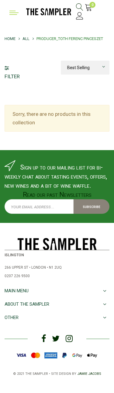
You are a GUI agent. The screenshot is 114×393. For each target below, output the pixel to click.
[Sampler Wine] (48, 11)
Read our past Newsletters (57, 194)
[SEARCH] (79, 7)
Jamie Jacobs (89, 373)
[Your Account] (79, 17)
